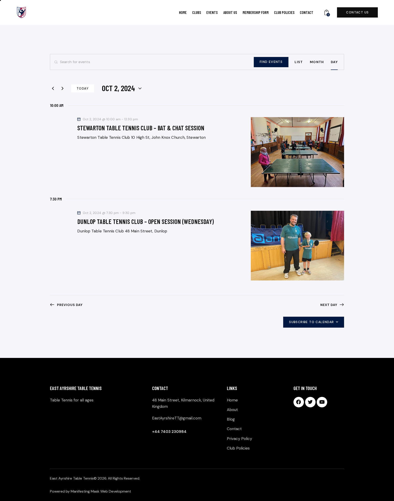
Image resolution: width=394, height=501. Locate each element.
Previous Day (70, 305)
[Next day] (62, 88)
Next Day (328, 305)
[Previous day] (53, 88)
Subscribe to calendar (311, 322)
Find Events (271, 62)
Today (83, 88)
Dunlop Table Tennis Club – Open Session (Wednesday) (145, 221)
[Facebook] (298, 402)
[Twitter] (310, 402)
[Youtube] (322, 402)
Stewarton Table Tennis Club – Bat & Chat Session (140, 128)
